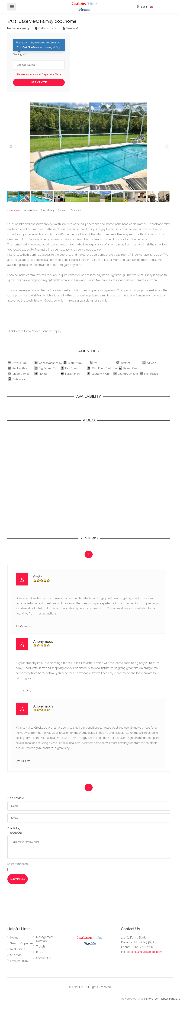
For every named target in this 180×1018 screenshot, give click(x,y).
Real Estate (17, 949)
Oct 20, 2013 (23, 761)
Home (14, 937)
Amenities (30, 210)
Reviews (75, 210)
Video (62, 210)
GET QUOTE (39, 82)
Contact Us (43, 958)
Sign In (144, 6)
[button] (10, 146)
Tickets (41, 946)
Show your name (17, 863)
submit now (17, 879)
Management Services (44, 938)
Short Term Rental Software (163, 998)
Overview (13, 210)
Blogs (40, 952)
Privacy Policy (19, 960)
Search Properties (21, 943)
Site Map (16, 955)
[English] (151, 6)
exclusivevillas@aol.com (146, 951)
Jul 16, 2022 (23, 626)
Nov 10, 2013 (23, 691)
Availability (47, 210)
